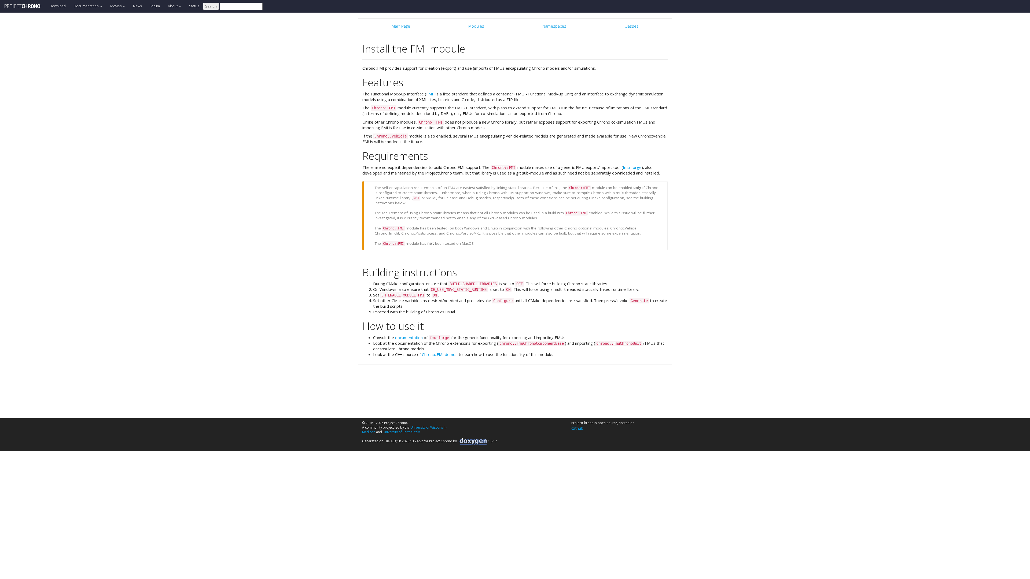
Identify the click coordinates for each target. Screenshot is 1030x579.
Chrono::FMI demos (440, 354)
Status (194, 5)
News (137, 5)
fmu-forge (632, 167)
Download (58, 5)
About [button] (173, 5)
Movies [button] (116, 5)
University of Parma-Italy (401, 432)
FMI (429, 93)
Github (577, 428)
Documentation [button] (87, 5)
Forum (155, 5)
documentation (409, 337)
